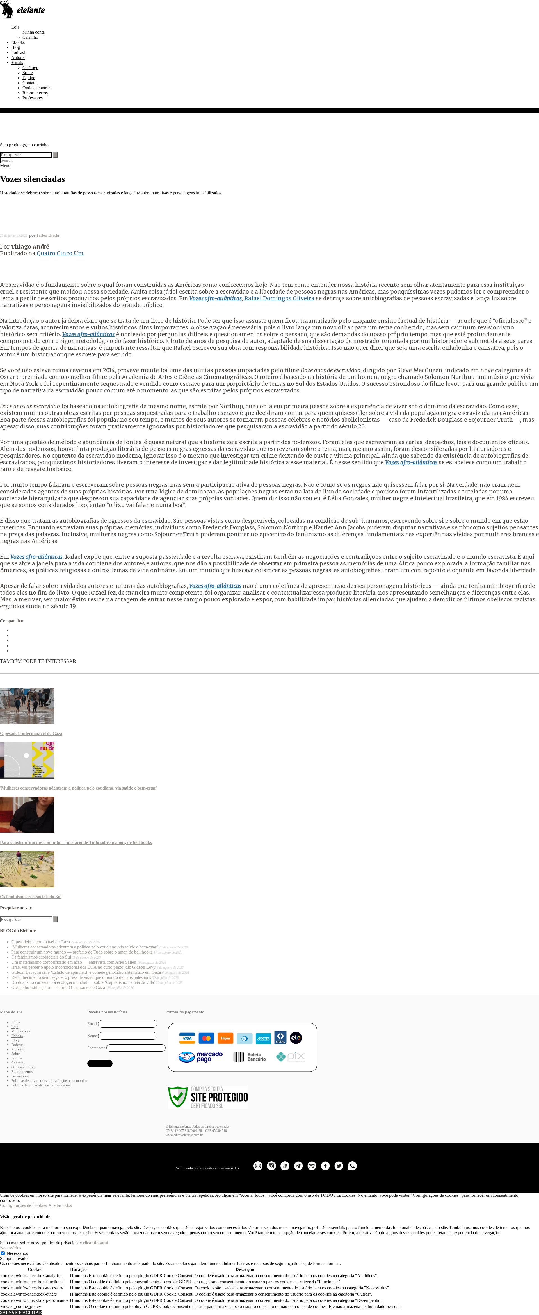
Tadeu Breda (47, 235)
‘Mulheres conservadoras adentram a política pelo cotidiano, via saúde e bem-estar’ (84, 947)
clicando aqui (95, 1242)
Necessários (17, 1253)
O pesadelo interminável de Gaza (31, 733)
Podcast (18, 52)
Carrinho (30, 37)
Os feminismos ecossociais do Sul (30, 896)
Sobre (27, 72)
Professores (32, 97)
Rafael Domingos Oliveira (279, 298)
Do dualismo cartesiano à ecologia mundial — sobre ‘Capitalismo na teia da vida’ (83, 982)
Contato (29, 82)
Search (7, 160)
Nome (92, 1036)
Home (15, 1022)
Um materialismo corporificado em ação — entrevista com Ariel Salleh (73, 962)
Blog (15, 47)
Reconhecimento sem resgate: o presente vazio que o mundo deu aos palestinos (81, 977)
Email (92, 1024)
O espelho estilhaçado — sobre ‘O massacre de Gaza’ (58, 987)
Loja (15, 27)
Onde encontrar (36, 87)
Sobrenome (96, 1048)
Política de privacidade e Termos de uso (41, 1085)
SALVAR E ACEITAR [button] (21, 1312)
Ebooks (18, 42)
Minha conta (33, 32)
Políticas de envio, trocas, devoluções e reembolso (49, 1081)
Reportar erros (35, 92)
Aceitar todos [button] (60, 1205)
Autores (18, 57)
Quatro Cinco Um (60, 253)
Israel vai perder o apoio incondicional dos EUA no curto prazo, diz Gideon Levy (83, 967)
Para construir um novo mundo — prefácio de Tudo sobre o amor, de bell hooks (76, 842)
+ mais (17, 62)
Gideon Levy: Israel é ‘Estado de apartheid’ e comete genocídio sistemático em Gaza (86, 972)
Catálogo (30, 67)
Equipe (28, 77)
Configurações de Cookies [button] (23, 1205)
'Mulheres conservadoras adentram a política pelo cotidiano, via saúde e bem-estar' (78, 788)
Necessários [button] (10, 1247)
